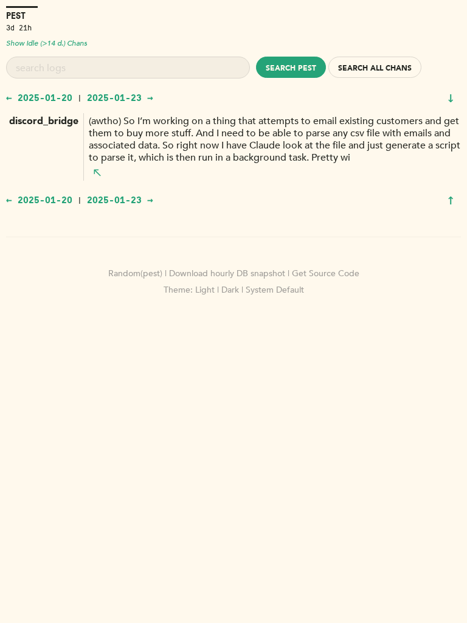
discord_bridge (43, 121)
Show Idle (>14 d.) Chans (46, 43)
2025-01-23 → (120, 97)
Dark (230, 290)
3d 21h (19, 27)
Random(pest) (135, 273)
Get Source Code (325, 273)
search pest (291, 68)
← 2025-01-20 (39, 97)
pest (16, 15)
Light (205, 290)
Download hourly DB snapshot (227, 273)
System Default (275, 290)
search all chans (375, 68)
